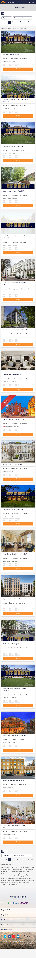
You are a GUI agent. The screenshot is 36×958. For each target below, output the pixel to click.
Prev (6, 22)
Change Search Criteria (18, 7)
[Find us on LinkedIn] (18, 936)
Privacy (32, 943)
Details (18, 69)
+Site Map (26, 943)
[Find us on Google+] (13, 936)
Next (32, 22)
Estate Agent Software (18, 943)
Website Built (23, 941)
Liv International (15, 941)
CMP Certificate (18, 946)
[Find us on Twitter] (5, 936)
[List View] (5, 13)
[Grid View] (2, 13)
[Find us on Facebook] (9, 936)
